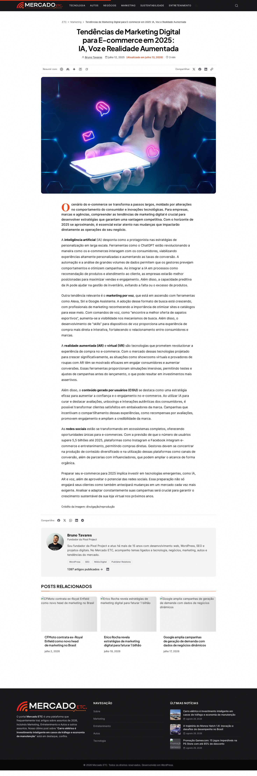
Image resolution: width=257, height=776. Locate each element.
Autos (94, 5)
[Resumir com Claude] (68, 69)
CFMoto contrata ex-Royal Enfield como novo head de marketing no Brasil (64, 641)
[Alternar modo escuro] (196, 5)
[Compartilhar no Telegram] (82, 520)
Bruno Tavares (93, 57)
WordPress (167, 765)
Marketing (128, 5)
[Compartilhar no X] (194, 69)
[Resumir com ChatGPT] (61, 69)
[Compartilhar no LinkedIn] (206, 69)
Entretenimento (180, 5)
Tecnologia (77, 5)
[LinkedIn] (108, 569)
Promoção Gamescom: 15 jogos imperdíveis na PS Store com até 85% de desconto (210, 742)
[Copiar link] (212, 69)
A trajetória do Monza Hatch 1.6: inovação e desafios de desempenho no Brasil (208, 727)
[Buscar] (236, 5)
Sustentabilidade (152, 5)
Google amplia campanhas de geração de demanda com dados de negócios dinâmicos (184, 641)
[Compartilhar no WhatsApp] (71, 520)
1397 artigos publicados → (85, 569)
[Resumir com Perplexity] (80, 69)
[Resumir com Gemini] (74, 69)
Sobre (96, 711)
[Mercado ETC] (40, 7)
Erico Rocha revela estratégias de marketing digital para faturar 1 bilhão (122, 641)
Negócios (109, 5)
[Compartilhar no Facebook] (200, 69)
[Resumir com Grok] (86, 69)
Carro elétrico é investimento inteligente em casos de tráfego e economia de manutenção (209, 713)
